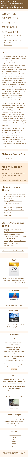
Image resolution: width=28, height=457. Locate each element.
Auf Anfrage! (14, 369)
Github (14, 445)
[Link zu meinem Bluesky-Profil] (7, 8)
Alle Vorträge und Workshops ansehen (13, 251)
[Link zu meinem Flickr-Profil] (20, 8)
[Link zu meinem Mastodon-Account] (22, 8)
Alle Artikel (7, 215)
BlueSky (14, 441)
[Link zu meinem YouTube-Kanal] (15, 8)
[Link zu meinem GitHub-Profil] (12, 8)
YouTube (14, 446)
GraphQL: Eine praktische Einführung (15, 241)
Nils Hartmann (9, 1)
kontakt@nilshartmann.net (15, 435)
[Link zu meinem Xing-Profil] (4, 8)
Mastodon (14, 443)
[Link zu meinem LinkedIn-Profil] (9, 8)
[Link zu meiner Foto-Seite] (18, 8)
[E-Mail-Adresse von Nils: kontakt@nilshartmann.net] (2, 8)
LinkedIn (14, 437)
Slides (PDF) (8, 158)
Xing (14, 439)
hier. (25, 180)
